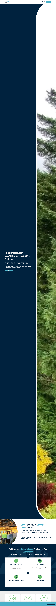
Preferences (44, 604)
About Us (38, 1)
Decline (49, 604)
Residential (20, 1)
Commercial (25, 1)
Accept (53, 604)
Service (30, 1)
